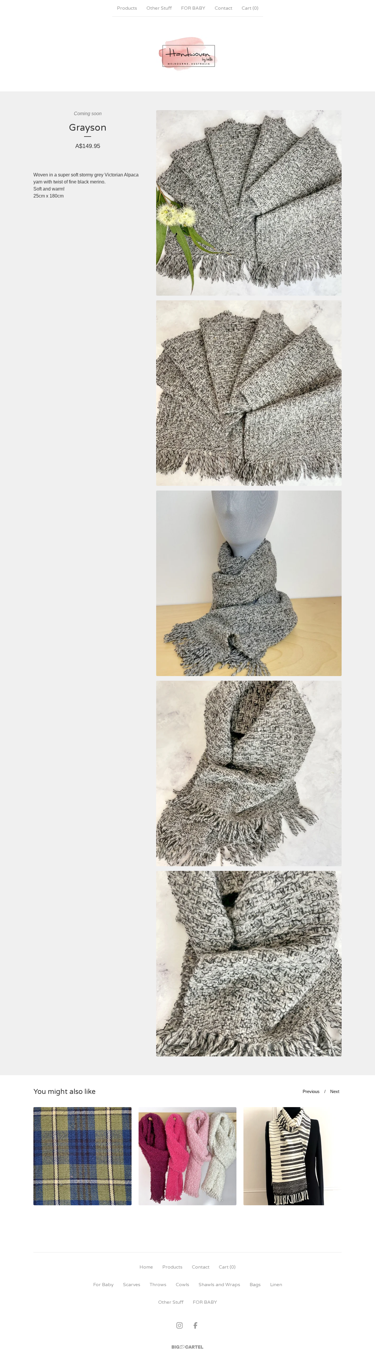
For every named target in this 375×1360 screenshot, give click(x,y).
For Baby (103, 1285)
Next (334, 1091)
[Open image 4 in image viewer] (249, 773)
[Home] (187, 54)
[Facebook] (195, 1325)
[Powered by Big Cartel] (187, 1347)
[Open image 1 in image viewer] (249, 203)
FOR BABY (193, 8)
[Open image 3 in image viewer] (249, 583)
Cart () (250, 8)
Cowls (182, 1285)
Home (146, 1267)
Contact (223, 8)
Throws (158, 1285)
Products (127, 8)
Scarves (131, 1285)
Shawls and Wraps (219, 1285)
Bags (255, 1285)
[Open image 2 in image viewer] (249, 393)
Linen (276, 1285)
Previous (311, 1091)
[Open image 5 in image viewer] (249, 963)
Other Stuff (159, 8)
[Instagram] (180, 1325)
